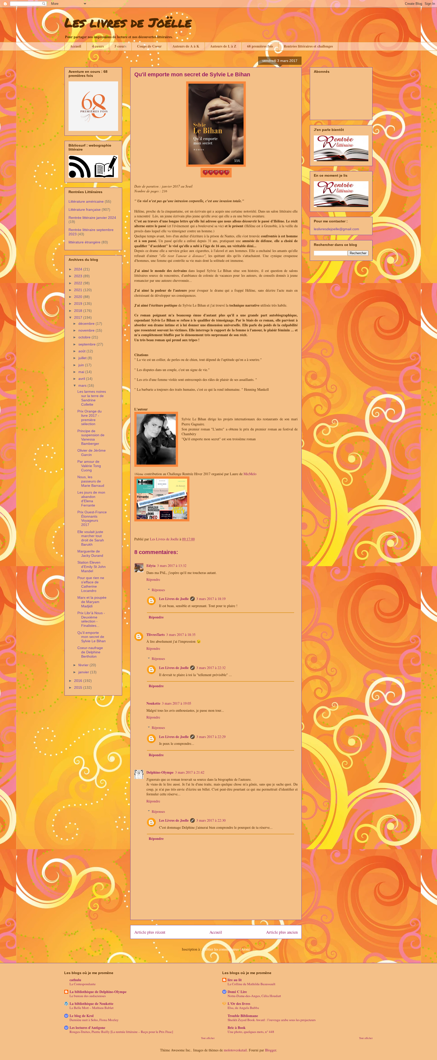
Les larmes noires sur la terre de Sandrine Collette (91, 397)
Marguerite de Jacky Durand (90, 553)
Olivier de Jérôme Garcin (91, 452)
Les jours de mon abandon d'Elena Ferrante (91, 498)
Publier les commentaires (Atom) (226, 949)
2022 (78, 283)
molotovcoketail (235, 1050)
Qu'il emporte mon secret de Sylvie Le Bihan (91, 637)
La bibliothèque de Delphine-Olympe (98, 991)
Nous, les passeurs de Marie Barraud (90, 481)
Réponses (158, 589)
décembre (87, 323)
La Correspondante (83, 984)
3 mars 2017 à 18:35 (180, 634)
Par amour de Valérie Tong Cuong (89, 465)
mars (83, 385)
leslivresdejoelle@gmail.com (336, 229)
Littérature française (85, 210)
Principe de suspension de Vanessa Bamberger (90, 437)
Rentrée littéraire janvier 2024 (92, 218)
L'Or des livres (239, 1003)
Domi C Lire (237, 991)
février (84, 665)
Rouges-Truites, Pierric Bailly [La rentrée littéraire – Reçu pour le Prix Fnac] (121, 1031)
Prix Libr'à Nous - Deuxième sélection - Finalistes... (91, 619)
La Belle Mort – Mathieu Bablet (92, 1007)
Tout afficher (208, 1038)
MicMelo (250, 473)
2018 (78, 311)
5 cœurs (120, 46)
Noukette (153, 703)
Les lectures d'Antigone (87, 1027)
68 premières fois (260, 46)
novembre (87, 330)
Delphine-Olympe (159, 772)
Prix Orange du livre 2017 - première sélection (89, 417)
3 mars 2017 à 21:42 (189, 772)
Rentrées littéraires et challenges (308, 46)
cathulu (75, 979)
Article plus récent (149, 932)
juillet (83, 358)
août (82, 351)
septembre (87, 344)
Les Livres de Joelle (174, 598)
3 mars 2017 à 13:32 (171, 565)
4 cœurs (98, 46)
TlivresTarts (155, 634)
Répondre (153, 579)
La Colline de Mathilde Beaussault (251, 984)
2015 (78, 687)
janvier (84, 672)
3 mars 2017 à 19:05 (176, 703)
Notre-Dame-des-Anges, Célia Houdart (254, 996)
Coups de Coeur (149, 46)
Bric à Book (237, 1027)
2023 (78, 276)
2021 (78, 290)
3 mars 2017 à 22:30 (211, 820)
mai (81, 372)
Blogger (270, 1050)
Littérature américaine (86, 201)
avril (82, 379)
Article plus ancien (282, 932)
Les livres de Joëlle (127, 22)
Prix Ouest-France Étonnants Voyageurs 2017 (92, 518)
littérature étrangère (84, 242)
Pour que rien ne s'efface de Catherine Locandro (90, 584)
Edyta (151, 565)
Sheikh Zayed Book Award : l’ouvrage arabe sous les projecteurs (272, 1020)
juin (81, 365)
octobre (85, 337)
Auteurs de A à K (185, 46)
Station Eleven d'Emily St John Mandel (91, 566)
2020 (78, 297)
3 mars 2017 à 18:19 (211, 598)
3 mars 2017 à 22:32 (211, 667)
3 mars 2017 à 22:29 (211, 736)
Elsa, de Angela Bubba (243, 1007)
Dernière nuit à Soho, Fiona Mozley (94, 1020)
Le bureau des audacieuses (88, 996)
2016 (78, 681)
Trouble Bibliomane (243, 1015)
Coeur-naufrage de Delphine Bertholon (90, 652)
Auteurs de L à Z (223, 46)
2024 (78, 269)
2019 (78, 304)
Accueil (75, 46)
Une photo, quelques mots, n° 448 (251, 1031)
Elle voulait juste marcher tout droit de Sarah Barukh (90, 538)
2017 (78, 317)
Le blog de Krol (82, 1015)
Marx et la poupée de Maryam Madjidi (91, 601)
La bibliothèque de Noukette (91, 1003)
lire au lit (235, 979)
